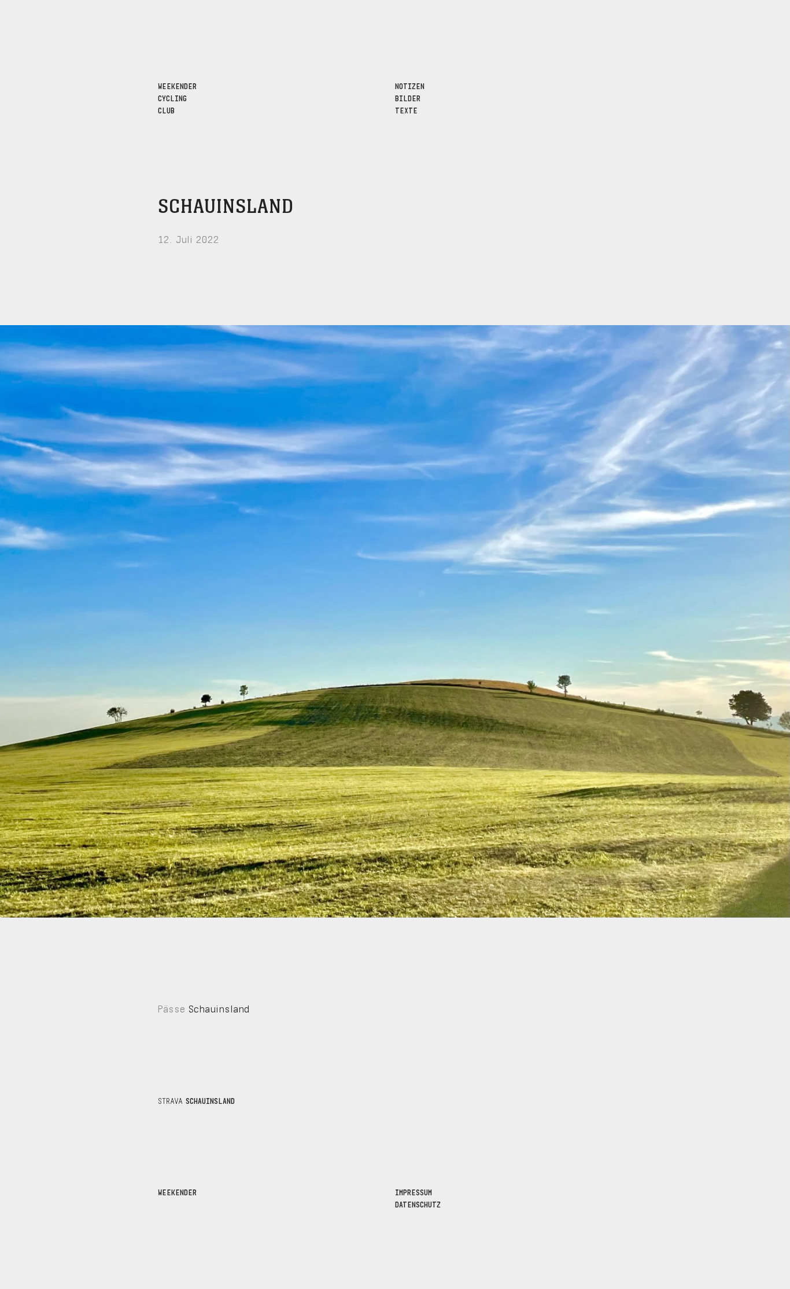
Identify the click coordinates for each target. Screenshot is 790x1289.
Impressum (413, 1191)
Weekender (177, 1191)
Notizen (409, 85)
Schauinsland (226, 207)
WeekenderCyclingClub (177, 97)
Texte (406, 110)
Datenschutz (418, 1204)
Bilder (407, 97)
